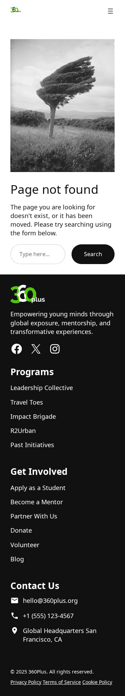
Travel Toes (26, 402)
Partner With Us (33, 516)
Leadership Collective (41, 387)
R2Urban (23, 430)
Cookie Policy (97, 682)
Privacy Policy (25, 682)
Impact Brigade (33, 416)
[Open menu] (110, 11)
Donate (21, 530)
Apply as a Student (38, 487)
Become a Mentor (36, 502)
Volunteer (24, 545)
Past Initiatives (32, 445)
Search (93, 254)
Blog (17, 559)
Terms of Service (62, 682)
